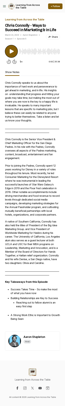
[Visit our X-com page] (32, 388)
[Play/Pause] (11, 51)
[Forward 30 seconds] (14, 62)
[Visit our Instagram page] (25, 388)
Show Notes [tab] (12, 72)
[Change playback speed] (21, 62)
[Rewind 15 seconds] (9, 62)
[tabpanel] (32, 206)
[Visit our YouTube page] (40, 388)
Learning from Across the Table (28, 6)
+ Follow (55, 6)
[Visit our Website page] (47, 388)
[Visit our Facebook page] (17, 388)
